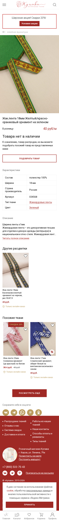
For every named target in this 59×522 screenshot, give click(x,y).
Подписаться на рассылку (40, 473)
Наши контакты (40, 429)
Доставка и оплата (14, 434)
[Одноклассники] (38, 412)
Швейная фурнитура (17, 32)
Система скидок (13, 430)
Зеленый (34, 207)
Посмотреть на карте (30, 456)
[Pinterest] (30, 412)
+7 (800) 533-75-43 (13, 466)
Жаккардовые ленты (40, 202)
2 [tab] (30, 109)
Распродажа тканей (15, 421)
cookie (10, 490)
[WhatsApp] (22, 412)
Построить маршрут (29, 459)
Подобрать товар (29, 158)
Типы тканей (39, 441)
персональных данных (38, 490)
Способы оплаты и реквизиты (42, 435)
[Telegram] (14, 412)
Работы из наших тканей (41, 423)
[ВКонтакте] (6, 412)
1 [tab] (28, 109)
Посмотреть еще (29, 393)
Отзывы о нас (11, 425)
